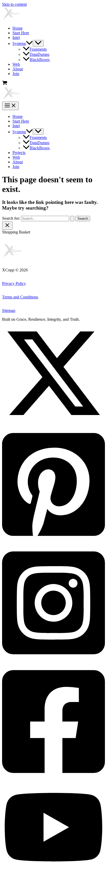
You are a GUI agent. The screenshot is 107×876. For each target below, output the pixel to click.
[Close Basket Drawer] (7, 225)
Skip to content (14, 4)
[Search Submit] (72, 218)
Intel (16, 37)
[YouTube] (53, 871)
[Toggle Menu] (38, 43)
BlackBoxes (40, 59)
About (17, 69)
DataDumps (39, 54)
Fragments (38, 49)
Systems (19, 43)
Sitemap (8, 310)
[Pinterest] (53, 541)
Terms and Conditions (20, 297)
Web (16, 64)
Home (17, 28)
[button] (29, 43)
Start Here (20, 33)
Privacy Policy (14, 283)
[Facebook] (53, 779)
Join (15, 73)
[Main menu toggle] (10, 106)
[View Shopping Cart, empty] (53, 83)
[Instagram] (53, 660)
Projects (18, 152)
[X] (53, 423)
